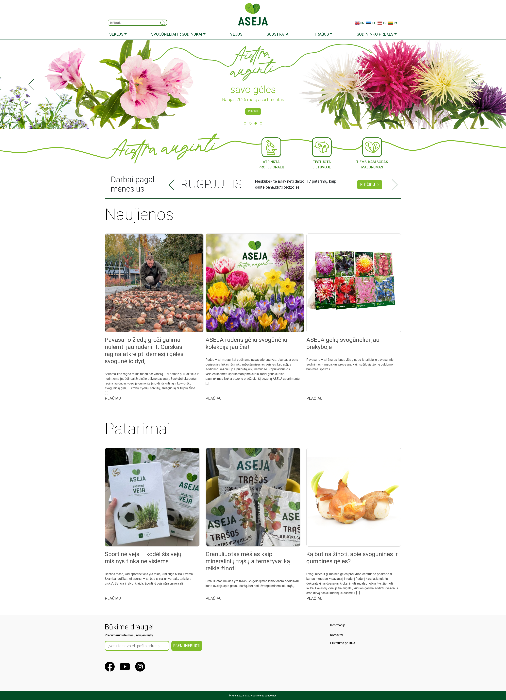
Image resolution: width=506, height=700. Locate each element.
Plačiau (253, 111)
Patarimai (137, 428)
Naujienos (139, 214)
